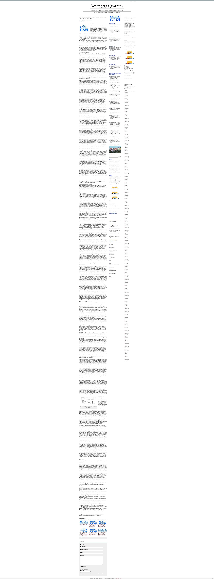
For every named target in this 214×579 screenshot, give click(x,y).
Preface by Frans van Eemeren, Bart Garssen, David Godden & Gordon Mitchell (115, 40)
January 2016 (126, 276)
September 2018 (127, 230)
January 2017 (126, 259)
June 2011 (126, 353)
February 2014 (127, 308)
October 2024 (126, 124)
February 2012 (127, 343)
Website (81, 552)
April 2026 (126, 98)
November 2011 (127, 347)
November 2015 (127, 279)
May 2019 (126, 218)
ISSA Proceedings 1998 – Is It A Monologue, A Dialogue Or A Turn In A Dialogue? (93, 17)
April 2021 (126, 185)
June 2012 (126, 337)
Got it (120, 578)
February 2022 (127, 170)
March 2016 (126, 273)
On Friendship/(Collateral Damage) (101, 12)
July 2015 (126, 285)
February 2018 (127, 240)
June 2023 (126, 147)
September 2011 (127, 350)
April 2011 (126, 356)
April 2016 (126, 272)
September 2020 (127, 195)
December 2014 (127, 295)
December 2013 (127, 311)
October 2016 (126, 263)
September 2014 (127, 298)
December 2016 (127, 260)
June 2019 (126, 217)
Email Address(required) (84, 549)
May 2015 (126, 288)
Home (131, 1)
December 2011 (127, 346)
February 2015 (127, 292)
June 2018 (126, 234)
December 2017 (127, 243)
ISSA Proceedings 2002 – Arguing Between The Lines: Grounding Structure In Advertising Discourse (114, 106)
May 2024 (126, 131)
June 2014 (126, 302)
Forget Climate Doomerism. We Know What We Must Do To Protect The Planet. (115, 234)
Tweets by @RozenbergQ (112, 221)
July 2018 (126, 233)
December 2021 (127, 173)
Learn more (117, 578)
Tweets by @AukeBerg (127, 87)
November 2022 (127, 157)
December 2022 (127, 156)
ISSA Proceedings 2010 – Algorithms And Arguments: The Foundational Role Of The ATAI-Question (115, 83)
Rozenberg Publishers (116, 12)
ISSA (83, 537)
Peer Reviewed (87, 537)
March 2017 (126, 256)
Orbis (110, 266)
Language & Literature (108, 10)
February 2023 (127, 153)
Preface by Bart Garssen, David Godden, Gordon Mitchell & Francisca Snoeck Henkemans (115, 31)
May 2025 (126, 114)
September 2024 (127, 125)
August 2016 (126, 266)
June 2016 (126, 269)
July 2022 (126, 163)
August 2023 (126, 144)
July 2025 (126, 111)
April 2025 (126, 115)
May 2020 (126, 201)
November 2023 (127, 140)
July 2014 (126, 301)
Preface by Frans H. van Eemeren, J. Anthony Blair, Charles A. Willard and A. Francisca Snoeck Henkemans (115, 58)
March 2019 (126, 221)
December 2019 (127, 208)
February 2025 (127, 118)
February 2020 (127, 205)
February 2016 (127, 275)
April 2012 (126, 340)
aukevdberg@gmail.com (127, 75)
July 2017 (126, 250)
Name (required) (82, 546)
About (134, 1)
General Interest (98, 10)
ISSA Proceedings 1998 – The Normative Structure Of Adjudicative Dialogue (115, 141)
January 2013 (126, 327)
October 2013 (126, 314)
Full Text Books (120, 10)
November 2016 (127, 262)
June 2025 (126, 112)
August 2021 (126, 179)
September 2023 (127, 143)
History (103, 10)
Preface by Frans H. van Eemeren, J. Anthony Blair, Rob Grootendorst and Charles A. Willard (115, 67)
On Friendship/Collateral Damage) (114, 264)
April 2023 (126, 150)
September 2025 (127, 108)
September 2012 (127, 333)
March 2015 (126, 291)
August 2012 (126, 334)
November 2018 (127, 227)
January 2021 (126, 189)
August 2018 (126, 231)
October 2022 (126, 159)
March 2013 (126, 324)
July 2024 (126, 128)
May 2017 (126, 253)
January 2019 (126, 224)
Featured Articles (112, 251)
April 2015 (126, 289)
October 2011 (126, 349)
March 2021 (126, 186)
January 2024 (126, 137)
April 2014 (126, 305)
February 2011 (127, 359)
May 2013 (126, 321)
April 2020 (126, 202)
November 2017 (127, 244)
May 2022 (126, 166)
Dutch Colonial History (113, 248)
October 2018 (126, 228)
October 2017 (126, 246)
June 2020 (126, 199)
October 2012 (126, 331)
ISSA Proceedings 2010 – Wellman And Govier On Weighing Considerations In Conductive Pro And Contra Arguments (115, 123)
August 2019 (126, 214)
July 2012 (126, 336)
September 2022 (127, 160)
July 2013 (126, 318)
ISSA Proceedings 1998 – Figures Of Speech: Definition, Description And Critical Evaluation (115, 126)
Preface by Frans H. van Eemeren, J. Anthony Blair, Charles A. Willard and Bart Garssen (115, 49)
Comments (82, 555)
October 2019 (126, 211)
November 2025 (127, 105)
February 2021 (127, 188)
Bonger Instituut (112, 247)
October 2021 (126, 176)
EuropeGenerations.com (113, 250)
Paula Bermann (110, 12)
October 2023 (126, 141)
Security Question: (84, 569)
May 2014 (126, 304)
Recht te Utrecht (113, 257)
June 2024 (126, 130)
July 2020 (126, 198)
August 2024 (126, 127)
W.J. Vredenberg (112, 277)
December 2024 (127, 121)
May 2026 (126, 96)
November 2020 (127, 192)
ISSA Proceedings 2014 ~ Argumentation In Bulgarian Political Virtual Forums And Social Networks (115, 102)
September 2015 (127, 282)
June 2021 (126, 182)
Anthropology (93, 10)
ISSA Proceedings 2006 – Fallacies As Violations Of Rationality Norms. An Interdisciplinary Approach (115, 77)
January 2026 (126, 102)
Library (95, 12)
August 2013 (126, 317)
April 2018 (126, 237)
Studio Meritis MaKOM (113, 273)
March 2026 (126, 99)
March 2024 (126, 134)
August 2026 (126, 92)
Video (110, 276)
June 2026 (126, 95)
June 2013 (126, 320)
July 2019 (126, 215)
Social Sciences (114, 10)
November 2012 (127, 330)
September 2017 (127, 247)
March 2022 (126, 169)
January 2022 (126, 172)
